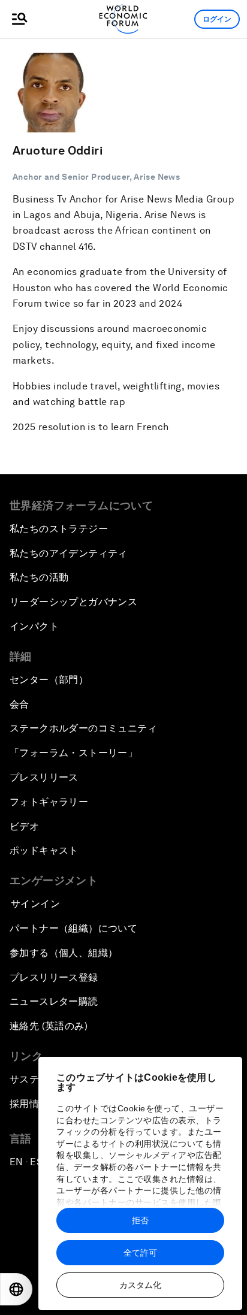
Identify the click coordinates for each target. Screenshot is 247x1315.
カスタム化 (140, 1285)
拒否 (140, 1220)
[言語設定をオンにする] (16, 1289)
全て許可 (140, 1252)
